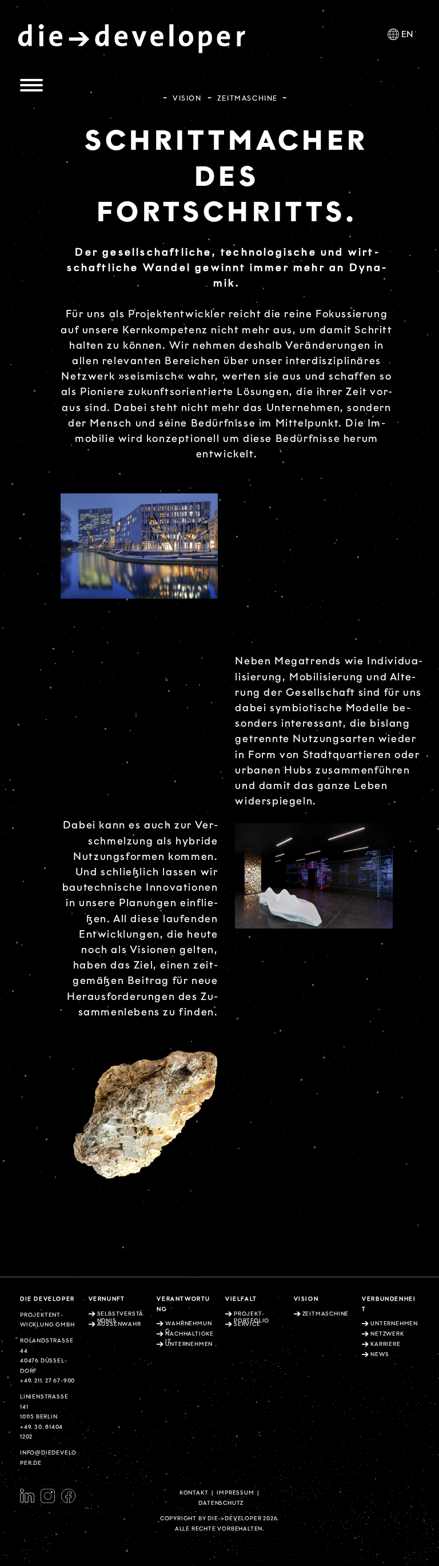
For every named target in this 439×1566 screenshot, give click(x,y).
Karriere (385, 1344)
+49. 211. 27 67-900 (47, 1380)
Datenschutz (221, 1503)
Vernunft (107, 1299)
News (379, 1354)
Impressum (235, 1492)
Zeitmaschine (325, 1313)
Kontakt (194, 1492)
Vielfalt (241, 1299)
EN (407, 34)
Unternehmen (394, 1323)
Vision (187, 98)
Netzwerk (387, 1333)
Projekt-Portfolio (251, 1317)
